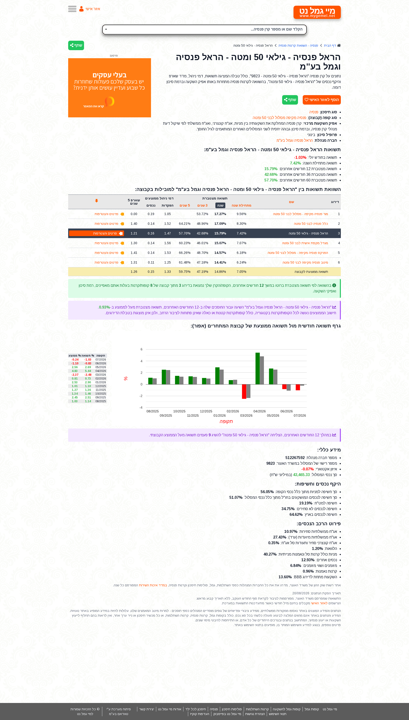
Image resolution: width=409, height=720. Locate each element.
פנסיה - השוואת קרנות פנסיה (298, 45)
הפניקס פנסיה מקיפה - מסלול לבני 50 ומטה (298, 253)
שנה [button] (220, 205)
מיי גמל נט (330, 709)
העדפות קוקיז (199, 714)
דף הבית (330, 45)
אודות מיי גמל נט (169, 709)
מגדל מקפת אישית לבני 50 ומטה (305, 243)
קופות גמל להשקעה (287, 709)
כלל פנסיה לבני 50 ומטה (311, 223)
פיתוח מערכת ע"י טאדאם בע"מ (119, 711)
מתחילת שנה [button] (241, 205)
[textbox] (204, 29)
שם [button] (291, 202)
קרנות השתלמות (257, 709)
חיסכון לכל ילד (195, 709)
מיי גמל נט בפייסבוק (227, 714)
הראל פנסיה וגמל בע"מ (294, 140)
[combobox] (204, 30)
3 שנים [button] (202, 205)
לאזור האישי (319, 603)
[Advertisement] (204, 665)
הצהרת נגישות (255, 714)
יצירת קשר (146, 709)
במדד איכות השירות (153, 585)
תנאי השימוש (277, 714)
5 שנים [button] (185, 205)
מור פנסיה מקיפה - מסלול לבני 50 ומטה (300, 214)
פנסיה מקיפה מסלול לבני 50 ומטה (279, 118)
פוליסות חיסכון (232, 709)
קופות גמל (312, 709)
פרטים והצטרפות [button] (106, 214)
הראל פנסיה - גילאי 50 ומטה (308, 233)
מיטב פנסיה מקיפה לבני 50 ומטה (305, 262)
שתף (77, 45)
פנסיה (313, 112)
